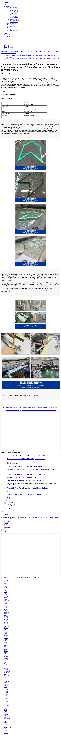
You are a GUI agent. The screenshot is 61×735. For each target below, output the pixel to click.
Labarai (6, 32)
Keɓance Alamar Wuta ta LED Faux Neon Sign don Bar (25, 480)
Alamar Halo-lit (14, 10)
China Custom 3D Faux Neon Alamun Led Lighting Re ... (26, 474)
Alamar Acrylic (49, 517)
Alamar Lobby (10, 29)
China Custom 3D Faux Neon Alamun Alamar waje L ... (25, 466)
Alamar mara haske (12, 19)
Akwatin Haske (14, 16)
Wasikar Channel (9, 518)
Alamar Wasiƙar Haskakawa (17, 14)
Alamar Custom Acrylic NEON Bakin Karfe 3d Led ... (24, 494)
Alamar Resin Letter (15, 12)
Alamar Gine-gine (11, 23)
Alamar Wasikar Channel (16, 9)
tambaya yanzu (4, 512)
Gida (5, 4)
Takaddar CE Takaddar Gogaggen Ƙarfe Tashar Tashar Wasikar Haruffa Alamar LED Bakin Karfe (31, 410)
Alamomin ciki (10, 27)
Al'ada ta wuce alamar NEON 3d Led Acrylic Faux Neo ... (26, 459)
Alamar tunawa (14, 17)
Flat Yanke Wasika (14, 20)
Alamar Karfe (17, 518)
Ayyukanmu (7, 6)
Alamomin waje (11, 26)
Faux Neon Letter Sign (9, 48)
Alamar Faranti (14, 22)
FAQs (5, 33)
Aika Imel (3, 531)
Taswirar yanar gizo (32, 517)
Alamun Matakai (11, 25)
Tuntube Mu (7, 36)
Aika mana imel (5, 91)
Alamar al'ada (41, 517)
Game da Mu (7, 35)
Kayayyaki (6, 46)
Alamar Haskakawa (12, 7)
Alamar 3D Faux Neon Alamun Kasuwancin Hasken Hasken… (27, 488)
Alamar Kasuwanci (12, 30)
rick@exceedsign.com (12, 504)
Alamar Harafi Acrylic (15, 13)
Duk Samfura (33, 518)
